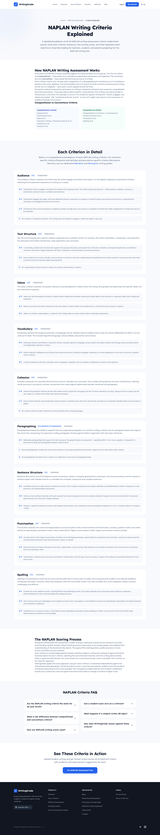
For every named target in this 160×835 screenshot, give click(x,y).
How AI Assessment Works (58, 810)
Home (55, 4)
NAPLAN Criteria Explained (92, 806)
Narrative (78, 163)
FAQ (105, 4)
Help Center (86, 810)
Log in (122, 4)
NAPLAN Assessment (75, 20)
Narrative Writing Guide (91, 798)
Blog (84, 794)
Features (64, 4)
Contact (85, 814)
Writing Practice (54, 806)
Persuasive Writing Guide (91, 802)
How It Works (76, 4)
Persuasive (93, 163)
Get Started (132, 4)
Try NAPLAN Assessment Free (80, 770)
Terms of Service (122, 798)
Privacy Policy (121, 794)
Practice (88, 4)
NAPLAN (97, 4)
